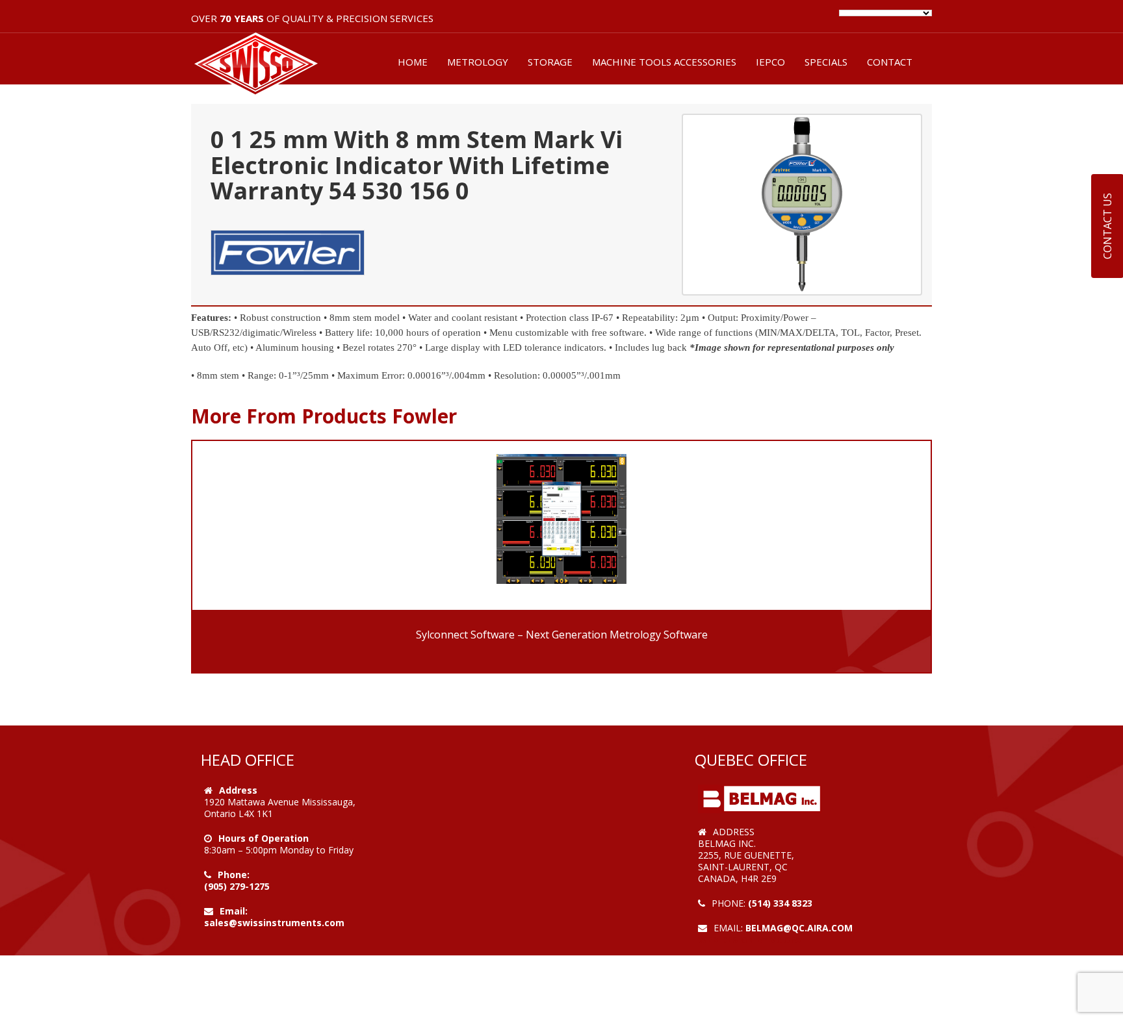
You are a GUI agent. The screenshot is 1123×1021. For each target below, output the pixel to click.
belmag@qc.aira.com (799, 928)
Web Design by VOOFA (749, 939)
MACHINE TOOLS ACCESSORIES (664, 61)
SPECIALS (826, 61)
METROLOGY (477, 61)
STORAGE (550, 61)
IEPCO (770, 61)
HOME (413, 61)
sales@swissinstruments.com (274, 922)
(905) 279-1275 (237, 886)
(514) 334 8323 (780, 903)
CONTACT (889, 61)
